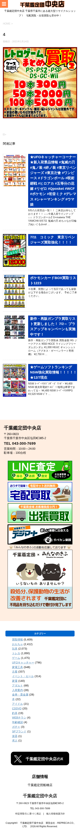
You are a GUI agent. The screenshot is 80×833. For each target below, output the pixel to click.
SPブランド (19, 731)
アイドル (17, 703)
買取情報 (17, 639)
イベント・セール (23, 676)
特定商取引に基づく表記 (28, 813)
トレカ (16, 653)
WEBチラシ (19, 717)
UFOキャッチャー (23, 662)
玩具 (14, 648)
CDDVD (17, 708)
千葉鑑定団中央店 (40, 795)
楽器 (14, 736)
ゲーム (16, 657)
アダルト (17, 685)
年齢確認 (17, 722)
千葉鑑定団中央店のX (44, 759)
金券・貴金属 (20, 694)
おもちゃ (17, 644)
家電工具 (17, 667)
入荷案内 (17, 690)
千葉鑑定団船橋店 (40, 785)
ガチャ (16, 726)
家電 (14, 680)
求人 (14, 740)
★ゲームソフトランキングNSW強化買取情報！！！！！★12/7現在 (53, 372)
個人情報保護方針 (55, 813)
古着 (14, 671)
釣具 (14, 713)
